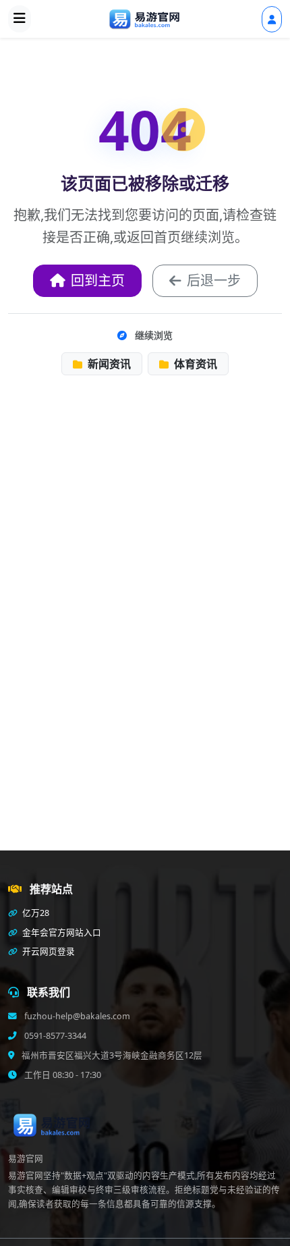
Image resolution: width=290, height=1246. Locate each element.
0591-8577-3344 (54, 1035)
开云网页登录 (47, 951)
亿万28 (34, 913)
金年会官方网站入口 (60, 932)
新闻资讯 (108, 363)
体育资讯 (194, 363)
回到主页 (98, 280)
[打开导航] (19, 18)
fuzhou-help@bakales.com (76, 1016)
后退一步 (214, 280)
